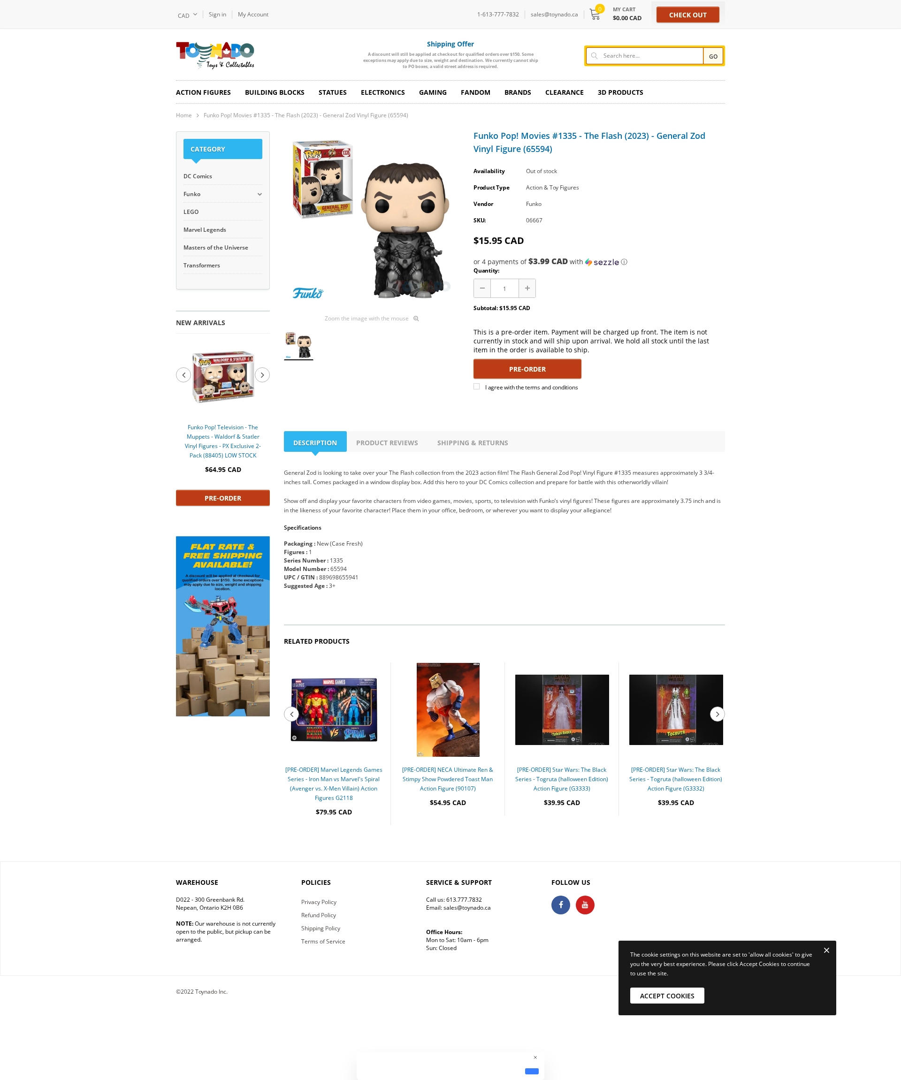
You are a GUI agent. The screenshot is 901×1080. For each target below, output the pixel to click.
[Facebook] (560, 905)
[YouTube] (585, 905)
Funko (534, 204)
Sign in (217, 14)
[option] (223, 424)
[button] (599, 261)
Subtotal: (485, 308)
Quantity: (486, 270)
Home (184, 115)
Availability (488, 171)
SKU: (479, 220)
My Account (253, 14)
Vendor (483, 204)
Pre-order (223, 498)
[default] (532, 1071)
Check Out (688, 14)
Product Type (491, 187)
